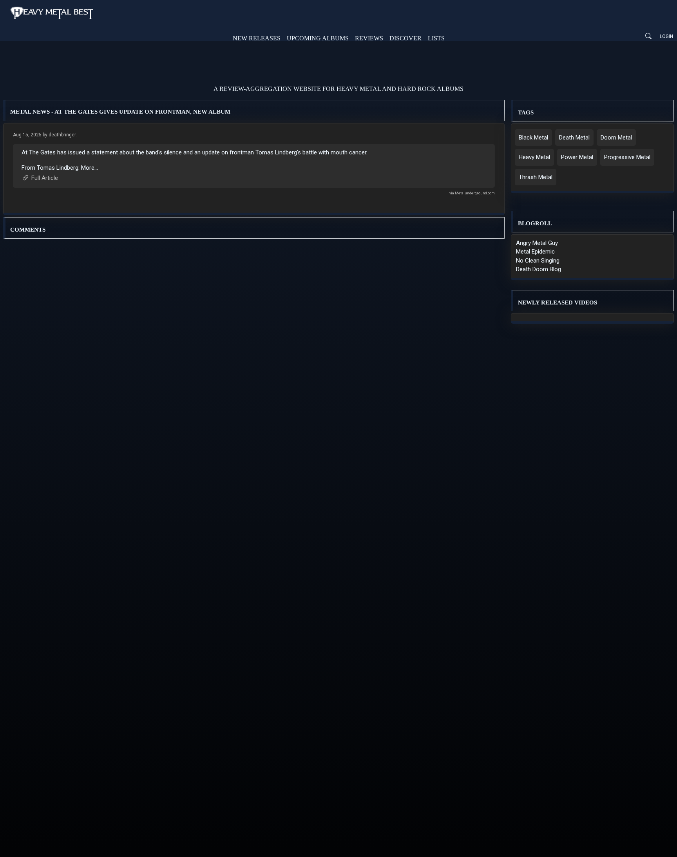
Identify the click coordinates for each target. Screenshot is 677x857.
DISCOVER (405, 38)
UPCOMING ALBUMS (318, 38)
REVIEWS (369, 38)
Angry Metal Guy (537, 242)
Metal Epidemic (535, 251)
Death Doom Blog (538, 269)
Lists (436, 38)
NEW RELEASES (257, 38)
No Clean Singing (537, 260)
